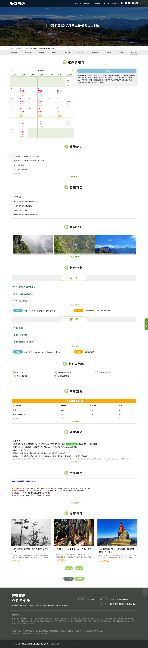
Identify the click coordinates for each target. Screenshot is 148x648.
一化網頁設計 (75, 644)
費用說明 (95, 52)
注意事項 (108, 52)
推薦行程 (134, 52)
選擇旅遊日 (14, 52)
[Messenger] (126, 3)
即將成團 (78, 3)
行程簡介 (87, 3)
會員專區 (115, 3)
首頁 (11, 48)
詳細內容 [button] (73, 176)
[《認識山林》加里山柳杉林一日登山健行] (74, 532)
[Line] (129, 3)
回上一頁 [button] (69, 579)
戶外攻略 (97, 3)
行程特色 (41, 52)
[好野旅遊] (17, 3)
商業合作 (39, 605)
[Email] (136, 3)
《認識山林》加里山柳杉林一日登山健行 (73, 549)
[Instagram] (133, 3)
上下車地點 (81, 52)
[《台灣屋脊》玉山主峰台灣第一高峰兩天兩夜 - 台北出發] (117, 532)
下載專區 (31, 605)
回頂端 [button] (79, 579)
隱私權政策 (56, 605)
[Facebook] (122, 3)
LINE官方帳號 (72, 444)
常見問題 (121, 52)
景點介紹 (54, 52)
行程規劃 (67, 52)
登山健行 (25, 48)
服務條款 (47, 605)
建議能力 (28, 52)
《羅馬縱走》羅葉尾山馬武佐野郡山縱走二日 (30, 551)
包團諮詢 (106, 3)
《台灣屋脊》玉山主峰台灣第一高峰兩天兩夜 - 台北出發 (117, 551)
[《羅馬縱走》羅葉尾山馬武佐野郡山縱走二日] (31, 532)
